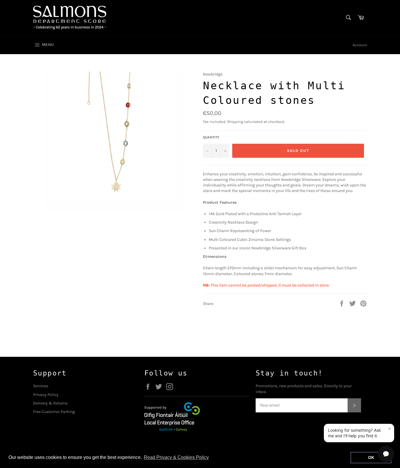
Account (360, 45)
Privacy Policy (46, 394)
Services (40, 385)
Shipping (235, 121)
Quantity (211, 137)
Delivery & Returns (50, 403)
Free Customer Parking (54, 411)
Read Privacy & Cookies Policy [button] (176, 457)
